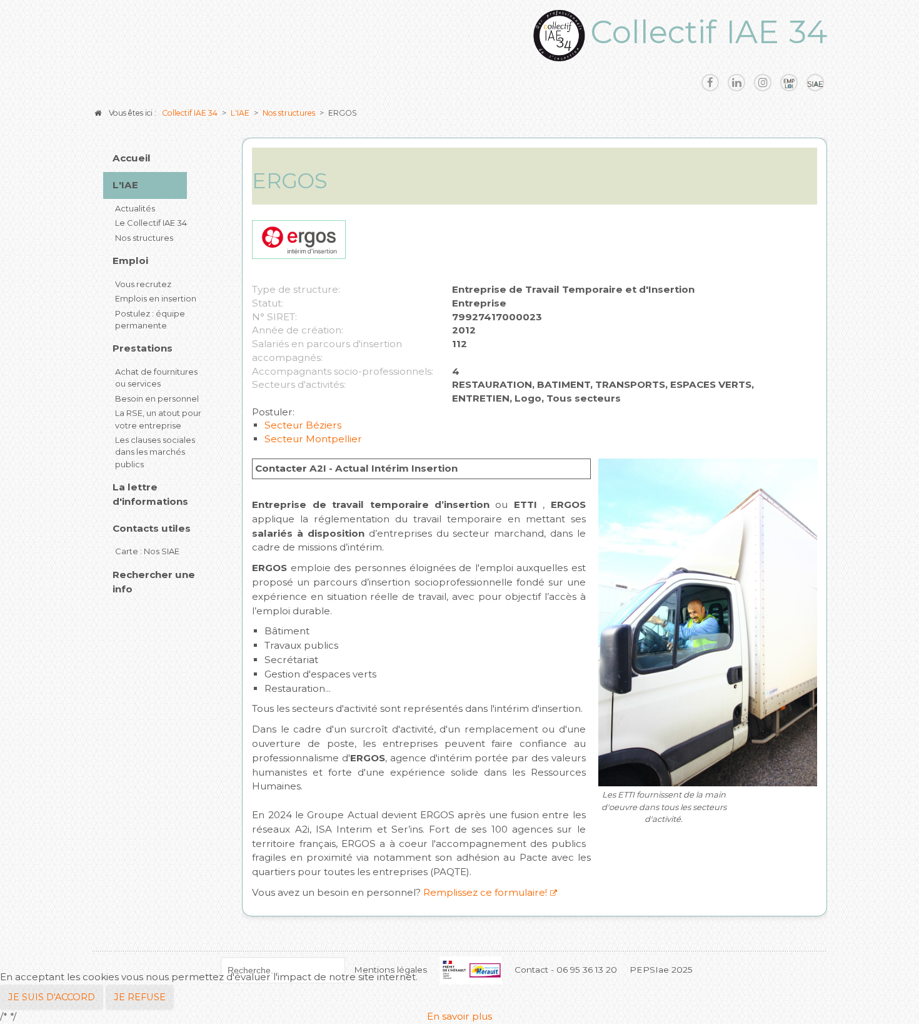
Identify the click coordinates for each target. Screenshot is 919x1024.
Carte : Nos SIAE (147, 551)
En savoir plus (459, 1016)
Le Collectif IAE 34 (151, 223)
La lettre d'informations (150, 494)
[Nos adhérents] (815, 82)
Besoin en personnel (157, 398)
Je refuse (140, 997)
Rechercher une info (154, 582)
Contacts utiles (152, 528)
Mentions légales (390, 970)
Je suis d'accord (51, 997)
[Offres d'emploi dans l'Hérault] (789, 82)
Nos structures (144, 238)
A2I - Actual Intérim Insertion (383, 468)
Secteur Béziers (302, 425)
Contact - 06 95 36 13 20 (566, 970)
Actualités (135, 208)
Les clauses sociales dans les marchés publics (155, 452)
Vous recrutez (143, 284)
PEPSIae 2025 (661, 970)
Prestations (143, 348)
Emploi (130, 260)
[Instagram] (762, 82)
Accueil (132, 158)
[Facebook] (710, 82)
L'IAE (125, 185)
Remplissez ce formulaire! (484, 892)
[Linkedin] (736, 82)
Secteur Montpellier (313, 439)
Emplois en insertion (155, 298)
